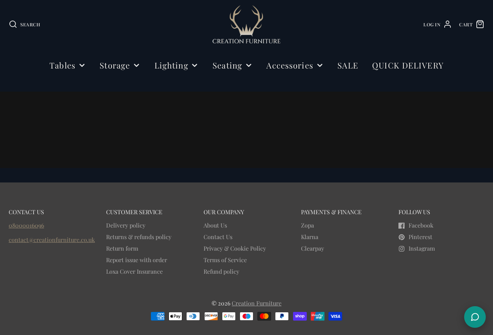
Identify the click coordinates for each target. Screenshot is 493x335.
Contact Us (218, 237)
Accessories (289, 65)
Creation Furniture (257, 303)
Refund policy (221, 271)
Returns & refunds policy (138, 237)
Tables (62, 65)
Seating (227, 65)
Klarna (309, 237)
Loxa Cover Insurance (134, 271)
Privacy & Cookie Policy (235, 248)
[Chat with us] (475, 317)
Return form (122, 248)
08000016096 (26, 225)
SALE (347, 65)
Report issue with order (136, 260)
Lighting (171, 65)
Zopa (307, 225)
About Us (215, 225)
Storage (115, 65)
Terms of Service (225, 260)
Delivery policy (125, 225)
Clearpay (312, 248)
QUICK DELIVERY (408, 65)
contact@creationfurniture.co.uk (52, 239)
